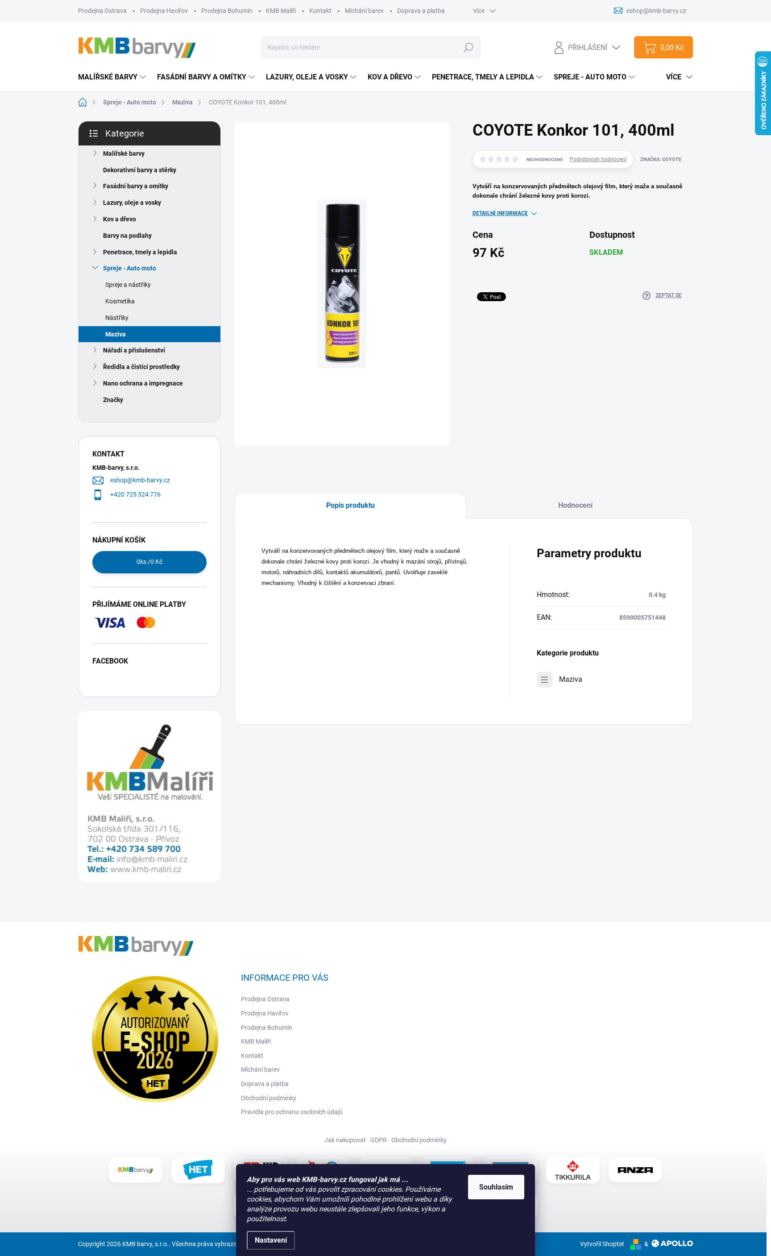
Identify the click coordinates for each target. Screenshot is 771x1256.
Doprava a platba (421, 10)
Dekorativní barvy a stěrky (139, 170)
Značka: (660, 159)
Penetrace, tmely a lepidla (140, 252)
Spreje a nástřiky (128, 284)
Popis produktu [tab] (350, 505)
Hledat (469, 47)
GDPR (378, 1140)
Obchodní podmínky (268, 1098)
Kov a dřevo (119, 219)
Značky (113, 399)
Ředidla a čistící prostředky (141, 366)
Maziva (115, 334)
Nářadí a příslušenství (134, 350)
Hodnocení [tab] (575, 505)
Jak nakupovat (345, 1140)
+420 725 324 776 (135, 494)
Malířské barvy (124, 153)
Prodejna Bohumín (227, 10)
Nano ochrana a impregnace (143, 383)
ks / (149, 561)
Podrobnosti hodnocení (598, 159)
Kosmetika (120, 301)
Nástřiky (116, 317)
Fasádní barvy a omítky (135, 186)
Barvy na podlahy (127, 235)
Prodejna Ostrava (102, 10)
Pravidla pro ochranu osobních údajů (292, 1111)
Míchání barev (364, 10)
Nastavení (271, 1240)
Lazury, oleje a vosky (132, 202)
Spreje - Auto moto (129, 268)
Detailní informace (500, 213)
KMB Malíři (281, 10)
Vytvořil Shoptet (602, 1244)
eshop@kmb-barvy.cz (140, 480)
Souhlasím (496, 1187)
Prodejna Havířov (164, 10)
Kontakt (320, 10)
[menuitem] (113, 77)
